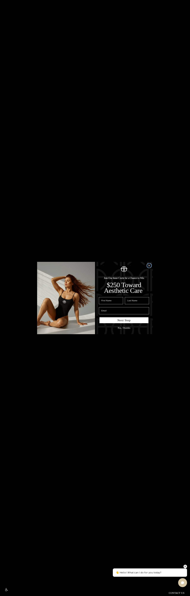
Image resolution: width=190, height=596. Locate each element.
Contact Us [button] (176, 593)
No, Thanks (124, 328)
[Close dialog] (149, 265)
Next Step (124, 320)
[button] (6, 590)
